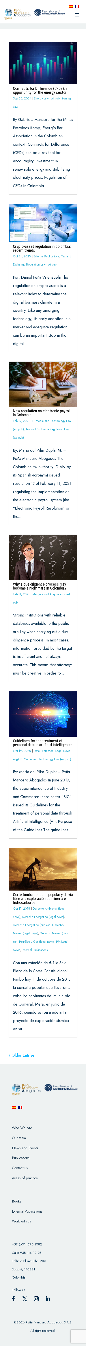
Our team (19, 1138)
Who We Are (22, 1127)
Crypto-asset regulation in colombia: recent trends (42, 248)
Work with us (21, 1221)
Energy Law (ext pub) (47, 98)
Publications (21, 1157)
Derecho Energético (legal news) (43, 917)
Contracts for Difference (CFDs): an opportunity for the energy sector (41, 90)
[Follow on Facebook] (13, 1298)
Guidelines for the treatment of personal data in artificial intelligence (42, 743)
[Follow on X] (25, 1298)
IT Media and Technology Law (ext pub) (46, 759)
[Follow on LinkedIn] (48, 1298)
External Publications (46, 256)
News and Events (25, 1148)
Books (16, 1201)
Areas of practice (25, 1178)
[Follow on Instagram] (36, 1298)
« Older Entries (21, 1055)
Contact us (20, 1168)
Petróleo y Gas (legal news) (36, 941)
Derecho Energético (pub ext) (31, 925)
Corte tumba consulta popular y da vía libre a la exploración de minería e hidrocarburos (43, 898)
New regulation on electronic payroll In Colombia (42, 413)
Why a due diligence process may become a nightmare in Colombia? (39, 586)
